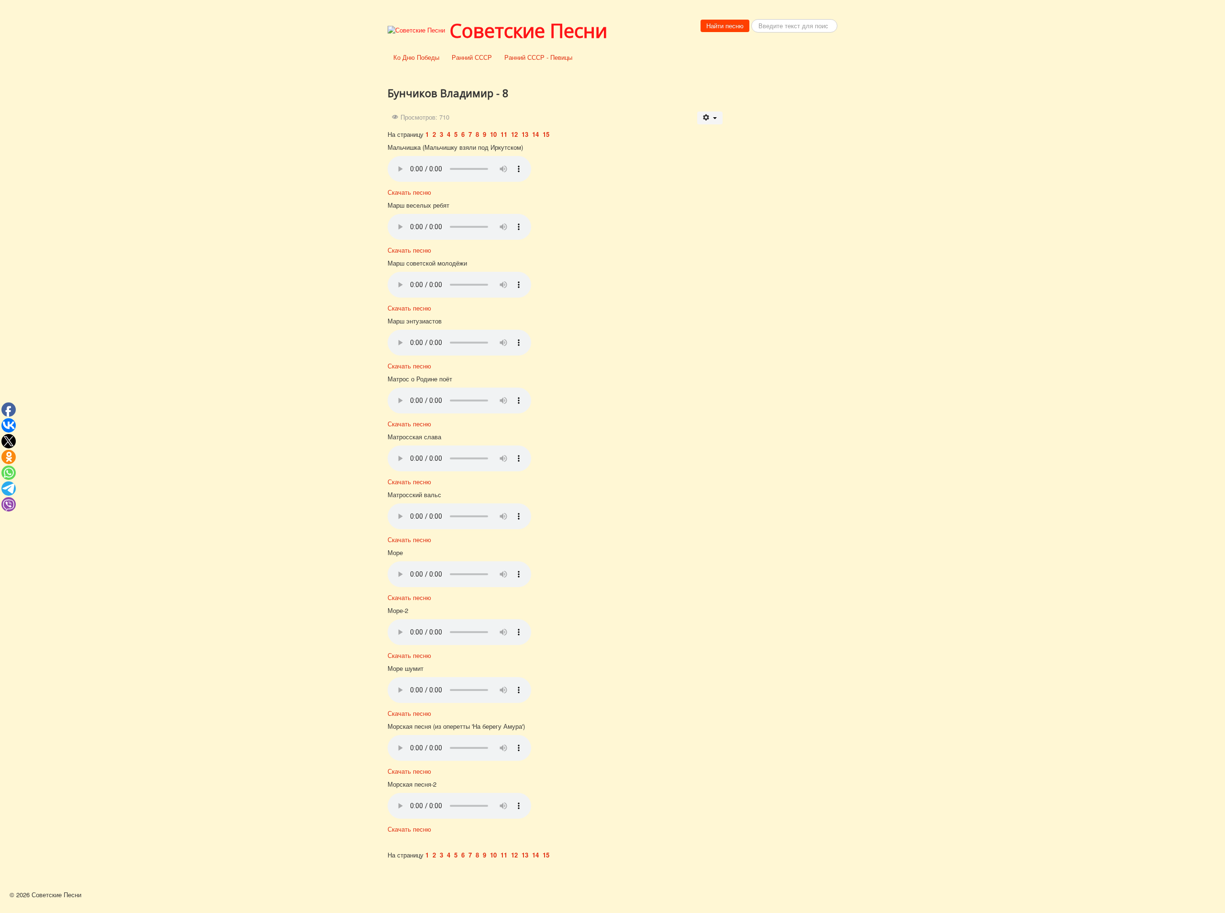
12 (515, 134)
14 (536, 134)
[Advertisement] (784, 216)
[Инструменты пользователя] (710, 117)
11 (505, 134)
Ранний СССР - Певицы (538, 57)
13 (526, 134)
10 (494, 134)
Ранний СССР (472, 57)
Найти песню (725, 25)
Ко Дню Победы (416, 57)
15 (546, 134)
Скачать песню (409, 192)
